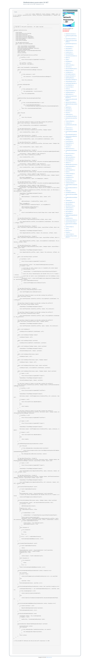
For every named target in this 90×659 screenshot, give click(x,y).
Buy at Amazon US (66, 29)
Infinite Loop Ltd (49, 657)
